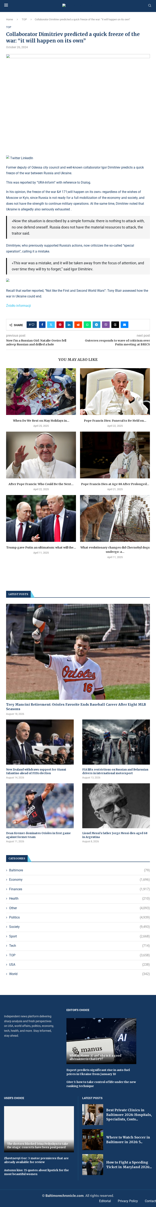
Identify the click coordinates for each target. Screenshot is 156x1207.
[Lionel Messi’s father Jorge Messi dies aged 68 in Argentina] (116, 805)
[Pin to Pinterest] (60, 324)
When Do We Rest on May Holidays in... (41, 420)
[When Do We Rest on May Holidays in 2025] (41, 391)
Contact (150, 1201)
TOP (24, 19)
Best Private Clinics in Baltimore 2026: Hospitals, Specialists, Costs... (129, 1114)
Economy (79, 880)
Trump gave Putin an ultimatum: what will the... (41, 547)
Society (79, 927)
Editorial (105, 1201)
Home (9, 19)
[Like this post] (32, 324)
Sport (79, 936)
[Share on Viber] (106, 324)
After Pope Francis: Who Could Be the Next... (41, 484)
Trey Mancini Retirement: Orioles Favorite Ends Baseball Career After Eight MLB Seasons (76, 706)
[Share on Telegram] (96, 324)
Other (79, 908)
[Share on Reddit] (78, 324)
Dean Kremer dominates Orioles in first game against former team (38, 835)
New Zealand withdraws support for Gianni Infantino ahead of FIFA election (36, 771)
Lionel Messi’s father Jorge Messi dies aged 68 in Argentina (114, 835)
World (79, 974)
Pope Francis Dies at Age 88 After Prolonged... (115, 484)
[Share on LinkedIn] (69, 324)
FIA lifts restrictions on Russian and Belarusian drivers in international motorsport (115, 771)
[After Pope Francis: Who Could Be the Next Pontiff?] (41, 455)
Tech (79, 946)
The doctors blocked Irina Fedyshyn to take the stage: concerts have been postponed (37, 1145)
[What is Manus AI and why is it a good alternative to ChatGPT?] (101, 1041)
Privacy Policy (128, 1201)
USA (79, 964)
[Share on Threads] (115, 324)
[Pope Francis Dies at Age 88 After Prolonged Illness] (115, 455)
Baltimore (79, 870)
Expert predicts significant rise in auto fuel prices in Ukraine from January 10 (98, 1072)
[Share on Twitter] (51, 324)
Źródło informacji (18, 306)
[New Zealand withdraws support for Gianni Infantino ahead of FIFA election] (40, 742)
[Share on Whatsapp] (87, 324)
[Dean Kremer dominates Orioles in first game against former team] (40, 805)
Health (79, 898)
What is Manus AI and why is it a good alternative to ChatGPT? (95, 1057)
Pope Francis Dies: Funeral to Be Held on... (115, 420)
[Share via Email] (124, 324)
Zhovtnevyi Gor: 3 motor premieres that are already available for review (36, 1160)
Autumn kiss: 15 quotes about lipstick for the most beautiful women (36, 1172)
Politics (79, 917)
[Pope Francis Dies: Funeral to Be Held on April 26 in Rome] (115, 391)
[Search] (150, 5)
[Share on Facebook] (42, 324)
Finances (79, 889)
